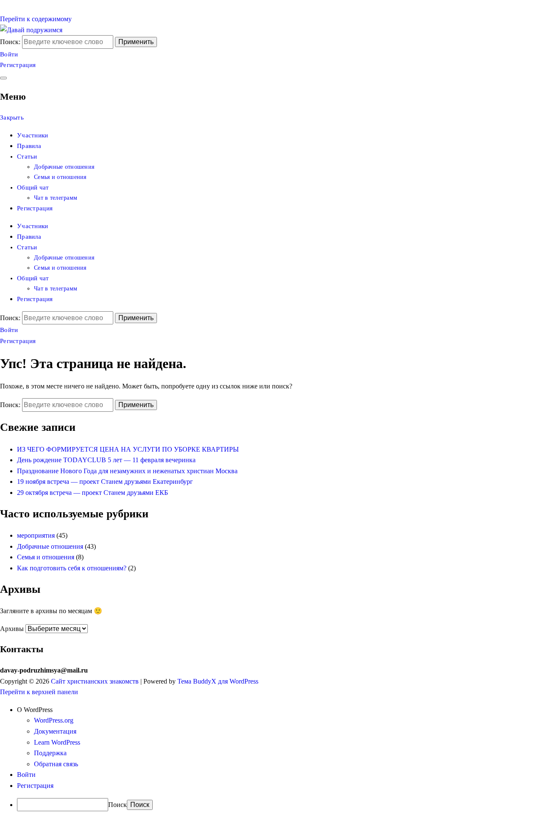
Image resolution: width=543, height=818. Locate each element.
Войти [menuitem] (26, 774)
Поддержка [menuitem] (50, 753)
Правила (29, 145)
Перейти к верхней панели (39, 691)
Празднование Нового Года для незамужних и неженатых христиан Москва (127, 471)
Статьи (27, 156)
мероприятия (36, 535)
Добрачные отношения (64, 167)
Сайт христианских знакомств (95, 681)
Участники (32, 135)
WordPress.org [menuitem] (53, 720)
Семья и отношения (60, 177)
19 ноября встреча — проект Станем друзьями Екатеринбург (105, 481)
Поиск (117, 804)
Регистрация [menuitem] (35, 785)
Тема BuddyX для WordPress (217, 681)
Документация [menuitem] (55, 731)
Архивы (12, 628)
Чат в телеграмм (55, 198)
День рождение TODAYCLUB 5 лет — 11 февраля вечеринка (106, 459)
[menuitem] (280, 709)
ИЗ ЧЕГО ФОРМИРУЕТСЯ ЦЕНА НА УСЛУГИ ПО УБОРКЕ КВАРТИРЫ (128, 449)
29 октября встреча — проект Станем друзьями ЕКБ (92, 492)
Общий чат (33, 187)
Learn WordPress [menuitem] (57, 742)
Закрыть (12, 117)
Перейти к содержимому (36, 18)
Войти (9, 54)
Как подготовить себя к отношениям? (71, 568)
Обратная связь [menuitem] (56, 764)
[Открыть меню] (3, 78)
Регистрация (18, 64)
